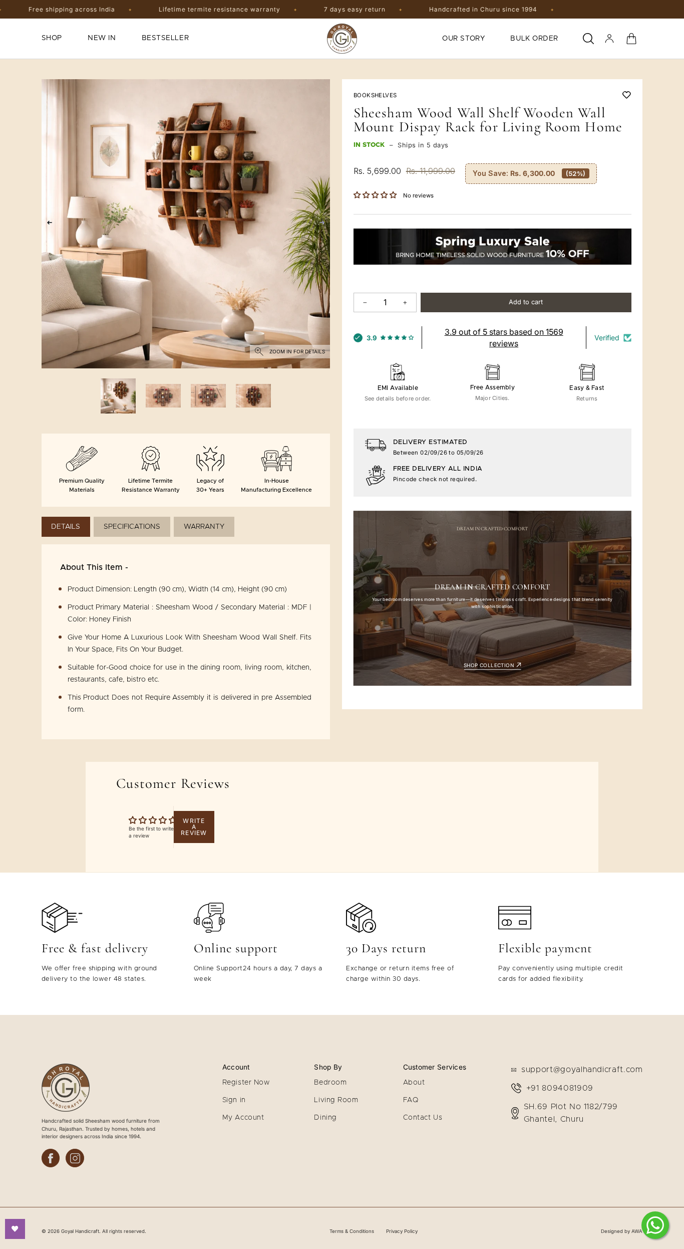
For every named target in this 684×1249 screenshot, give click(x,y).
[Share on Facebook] (51, 1158)
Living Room (336, 1100)
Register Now (246, 1082)
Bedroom (330, 1082)
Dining (325, 1117)
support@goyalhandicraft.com (581, 1070)
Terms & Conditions (351, 1231)
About (414, 1082)
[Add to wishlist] (626, 95)
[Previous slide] (47, 224)
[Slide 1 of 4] (118, 395)
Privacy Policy (402, 1231)
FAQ (411, 1100)
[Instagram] (75, 1158)
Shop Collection (490, 665)
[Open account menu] (609, 39)
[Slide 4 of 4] (253, 395)
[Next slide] (324, 224)
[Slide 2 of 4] (163, 395)
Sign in (234, 1100)
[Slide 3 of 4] (208, 395)
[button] (376, 195)
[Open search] (588, 39)
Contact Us (423, 1117)
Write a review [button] (194, 827)
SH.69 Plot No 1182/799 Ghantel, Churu (571, 1113)
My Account (243, 1117)
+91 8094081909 (559, 1088)
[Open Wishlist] (15, 1229)
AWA (636, 1231)
